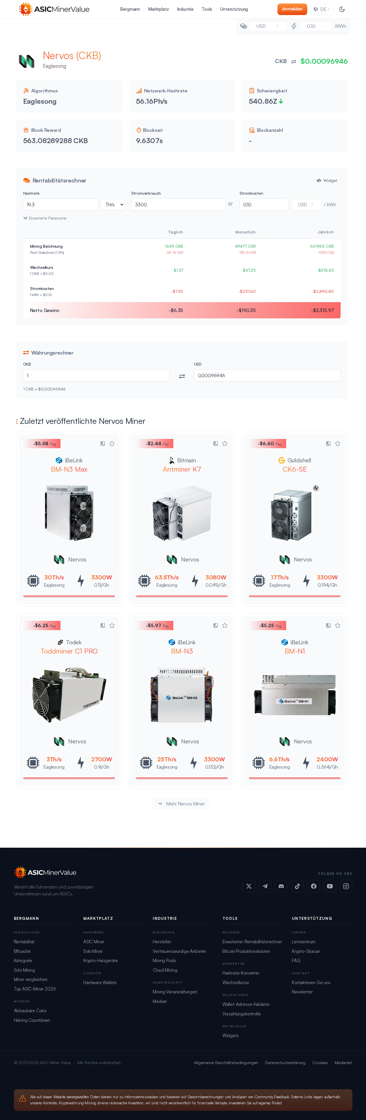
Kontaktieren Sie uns (311, 982)
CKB (27, 364)
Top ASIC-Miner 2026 (35, 989)
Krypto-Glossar (306, 951)
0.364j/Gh (327, 767)
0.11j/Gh (101, 585)
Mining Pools (164, 960)
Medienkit (343, 1062)
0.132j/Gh (214, 767)
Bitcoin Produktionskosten (246, 951)
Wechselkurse (235, 982)
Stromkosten (251, 193)
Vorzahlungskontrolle (241, 1014)
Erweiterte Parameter (48, 218)
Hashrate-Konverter (241, 973)
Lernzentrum (304, 941)
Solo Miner (93, 951)
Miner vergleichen (30, 979)
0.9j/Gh (101, 767)
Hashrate (31, 193)
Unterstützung (234, 9)
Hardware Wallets (100, 982)
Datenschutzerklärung (285, 1062)
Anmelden (292, 9)
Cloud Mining (165, 970)
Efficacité (22, 951)
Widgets (230, 1035)
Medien (160, 1001)
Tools (207, 9)
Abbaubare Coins (30, 1010)
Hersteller (162, 941)
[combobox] (322, 9)
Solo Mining (24, 970)
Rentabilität (24, 941)
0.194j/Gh (327, 585)
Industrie (185, 9)
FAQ (296, 960)
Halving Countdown (32, 1020)
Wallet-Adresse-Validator (246, 1004)
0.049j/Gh (216, 585)
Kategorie (23, 960)
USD (198, 364)
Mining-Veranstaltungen (175, 992)
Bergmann (130, 9)
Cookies (320, 1062)
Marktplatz (158, 9)
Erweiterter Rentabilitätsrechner (252, 941)
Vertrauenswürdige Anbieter (179, 951)
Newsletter (302, 992)
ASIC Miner (93, 941)
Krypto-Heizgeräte (100, 960)
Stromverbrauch (146, 193)
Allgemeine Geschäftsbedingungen (226, 1062)
